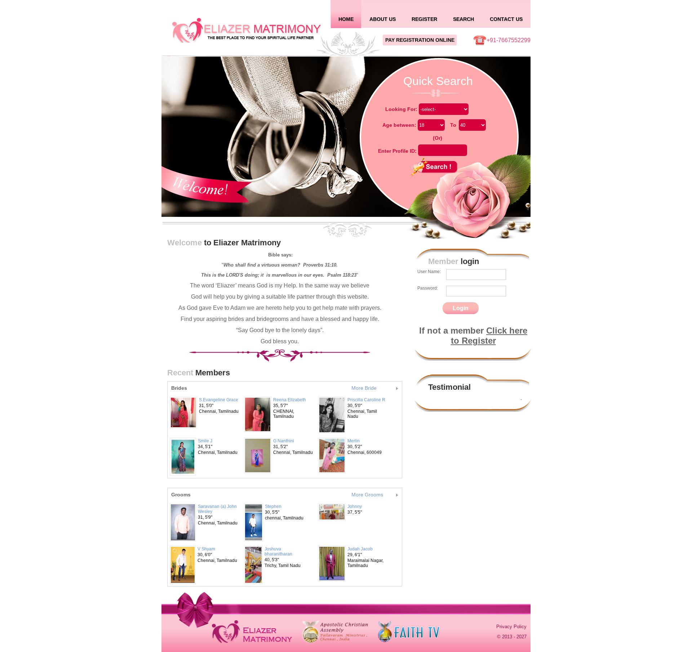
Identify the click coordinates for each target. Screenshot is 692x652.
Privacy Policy (511, 626)
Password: (427, 288)
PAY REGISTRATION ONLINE (419, 40)
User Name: (429, 271)
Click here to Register (489, 335)
